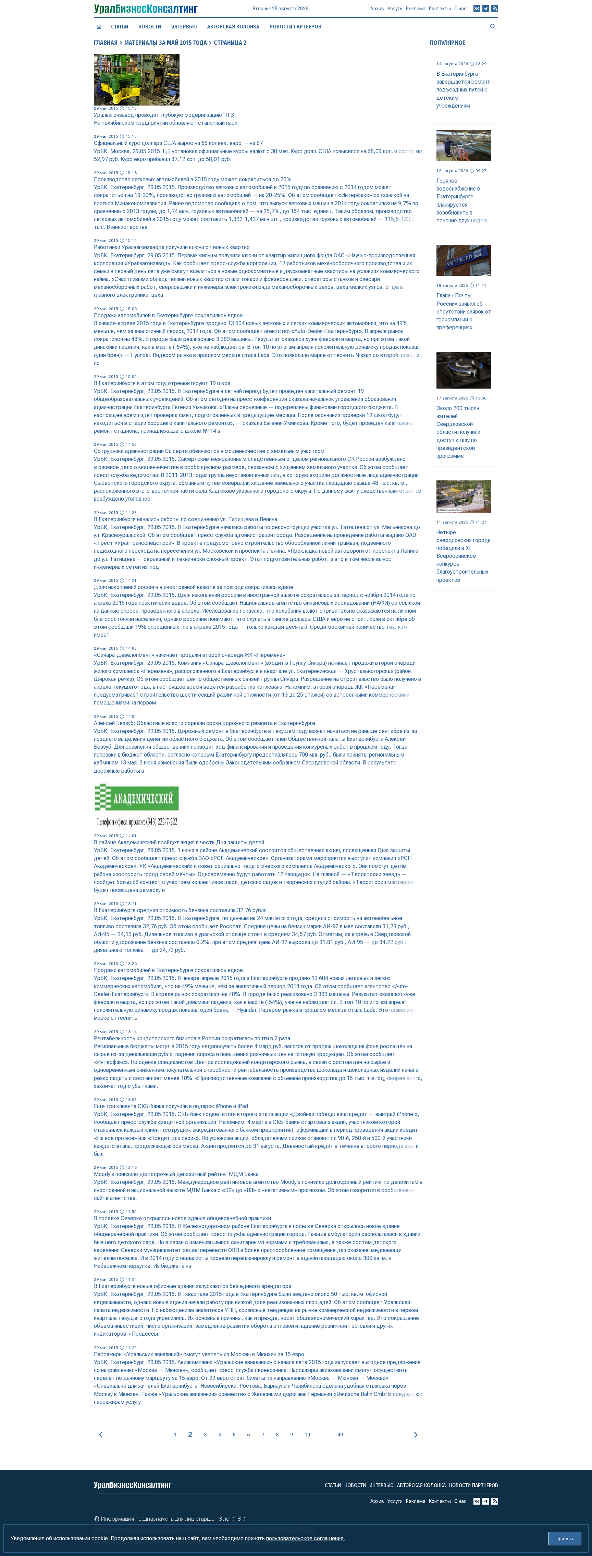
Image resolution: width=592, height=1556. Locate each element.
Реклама (416, 8)
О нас (460, 8)
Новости (149, 26)
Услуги (395, 8)
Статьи (119, 26)
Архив (377, 8)
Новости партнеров (295, 26)
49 (340, 1434)
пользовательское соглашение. (305, 1538)
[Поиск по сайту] (493, 26)
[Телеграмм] (485, 8)
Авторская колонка (233, 26)
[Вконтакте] (476, 8)
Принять (564, 1538)
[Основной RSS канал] (494, 8)
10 (307, 1434)
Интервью (184, 26)
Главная (106, 43)
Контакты (440, 8)
